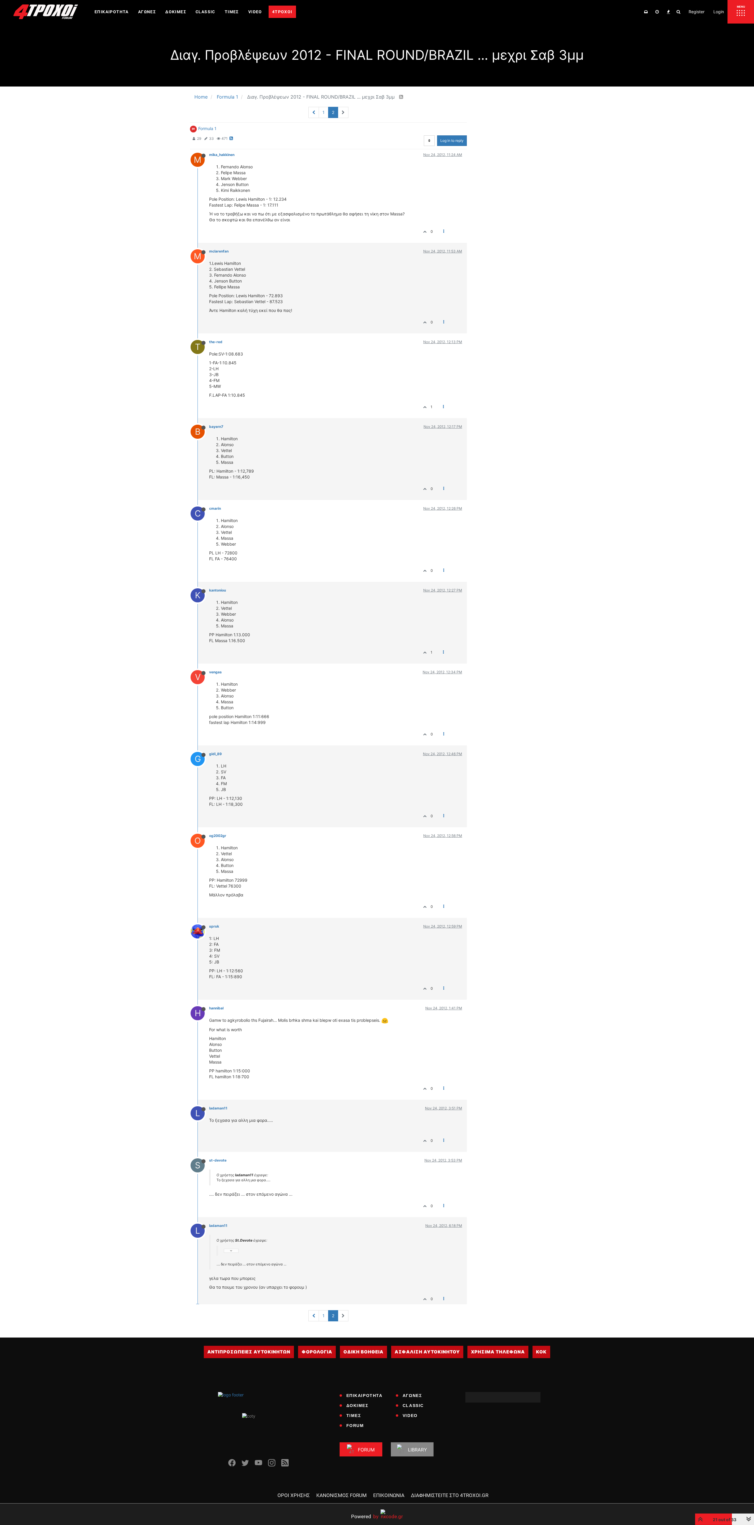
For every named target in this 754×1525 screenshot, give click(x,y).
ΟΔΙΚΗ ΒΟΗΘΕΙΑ (363, 1352)
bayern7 (216, 426)
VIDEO (410, 1415)
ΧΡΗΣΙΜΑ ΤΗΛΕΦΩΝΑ (498, 1352)
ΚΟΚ (541, 1352)
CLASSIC (413, 1405)
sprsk (214, 926)
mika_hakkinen (221, 154)
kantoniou (217, 590)
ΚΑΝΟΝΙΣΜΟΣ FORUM (341, 1495)
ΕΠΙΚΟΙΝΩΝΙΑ (388, 1495)
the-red (215, 342)
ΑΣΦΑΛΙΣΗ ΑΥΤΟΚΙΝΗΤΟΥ (427, 1352)
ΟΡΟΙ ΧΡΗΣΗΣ (293, 1495)
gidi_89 (215, 754)
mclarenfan (219, 251)
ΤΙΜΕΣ (353, 1415)
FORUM (355, 1425)
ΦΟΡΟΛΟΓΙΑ (317, 1352)
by (364, 1516)
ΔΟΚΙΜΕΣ (357, 1405)
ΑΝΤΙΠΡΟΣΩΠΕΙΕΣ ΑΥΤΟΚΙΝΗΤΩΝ (248, 1352)
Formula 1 (207, 128)
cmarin (215, 508)
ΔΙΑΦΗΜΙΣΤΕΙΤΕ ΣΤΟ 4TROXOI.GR (449, 1495)
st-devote (217, 1160)
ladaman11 (218, 1108)
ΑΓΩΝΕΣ (412, 1395)
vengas (215, 672)
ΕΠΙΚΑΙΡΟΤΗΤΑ (364, 1395)
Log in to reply (452, 140)
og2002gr (217, 835)
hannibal (216, 1008)
